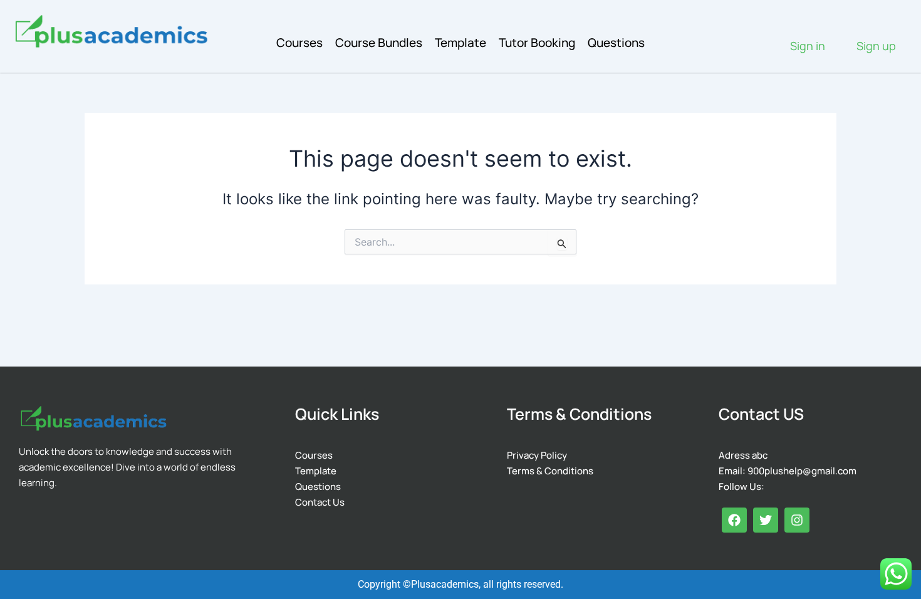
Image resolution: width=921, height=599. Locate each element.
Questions (616, 42)
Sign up (876, 45)
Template (460, 42)
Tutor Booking (537, 42)
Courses (299, 42)
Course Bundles (378, 42)
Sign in (807, 45)
